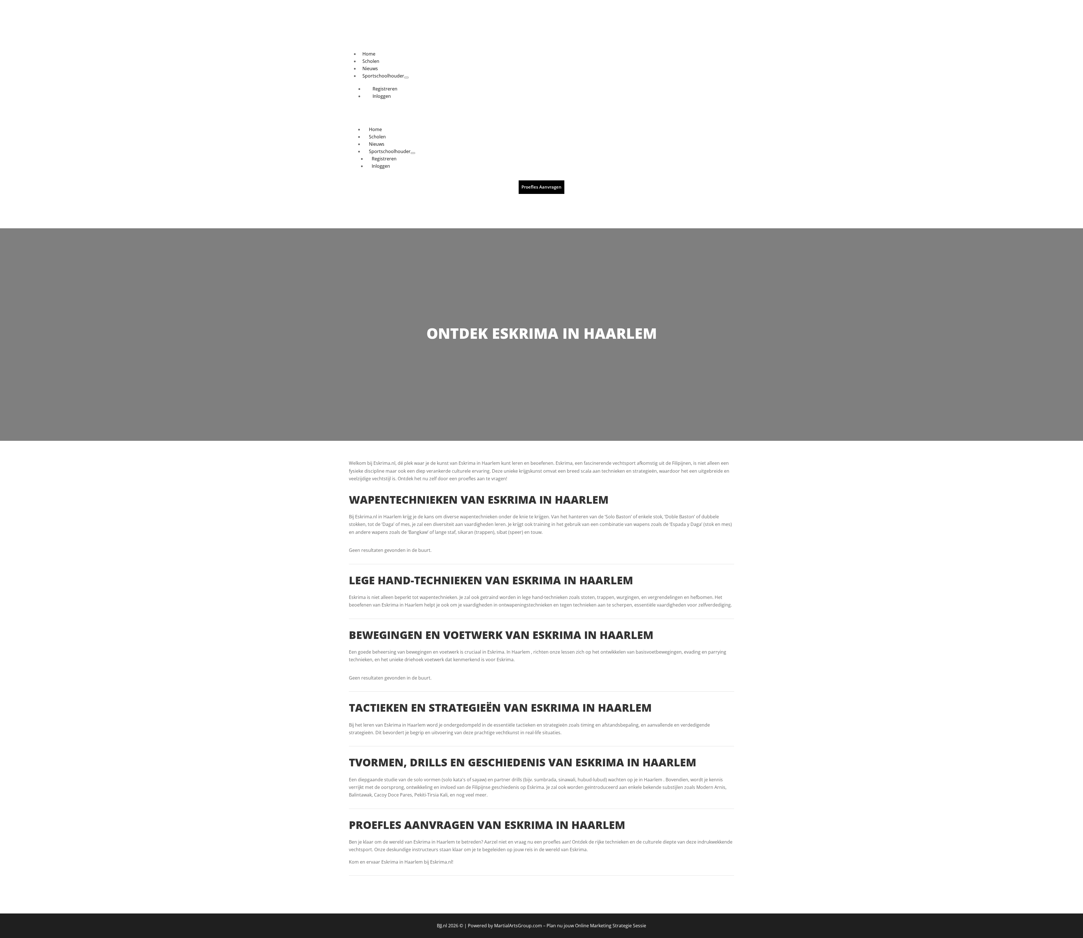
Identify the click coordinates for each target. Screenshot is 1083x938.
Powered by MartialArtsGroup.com (505, 925)
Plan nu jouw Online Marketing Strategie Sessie (596, 925)
